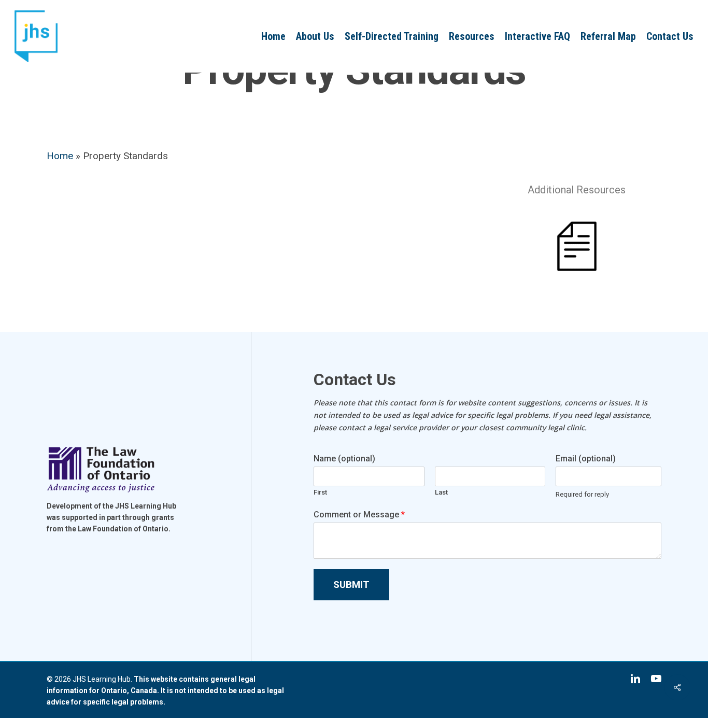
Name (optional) (344, 458)
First (320, 492)
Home (60, 156)
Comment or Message (359, 514)
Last (441, 492)
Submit (351, 584)
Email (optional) (586, 458)
